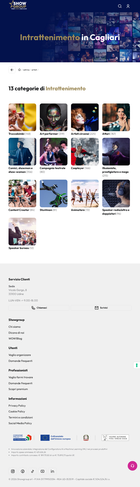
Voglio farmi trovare (21, 377)
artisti (34, 69)
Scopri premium (18, 389)
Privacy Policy (17, 405)
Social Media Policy (20, 423)
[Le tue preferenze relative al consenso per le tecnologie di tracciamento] (137, 365)
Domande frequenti (20, 361)
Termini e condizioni (21, 417)
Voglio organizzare (20, 355)
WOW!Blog (15, 338)
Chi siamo (14, 326)
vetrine (26, 69)
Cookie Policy (17, 411)
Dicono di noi (16, 332)
